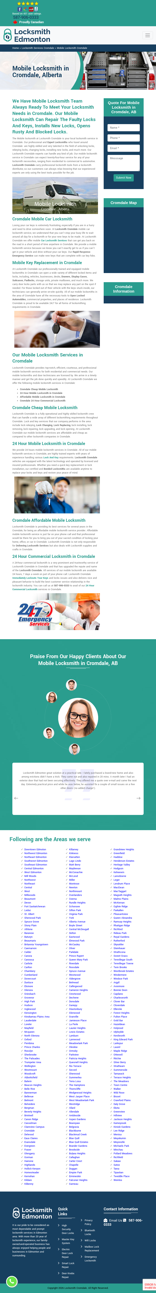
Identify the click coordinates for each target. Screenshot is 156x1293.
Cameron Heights (78, 990)
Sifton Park (75, 910)
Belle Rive (29, 1089)
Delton (72, 933)
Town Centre (120, 1085)
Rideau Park (120, 933)
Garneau (73, 1184)
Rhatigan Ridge (122, 925)
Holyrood (118, 1028)
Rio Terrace (75, 1066)
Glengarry (29, 1153)
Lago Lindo (75, 861)
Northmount (75, 891)
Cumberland (30, 975)
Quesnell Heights (78, 1062)
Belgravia (74, 1127)
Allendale (74, 1111)
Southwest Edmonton (36, 861)
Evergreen (29, 1146)
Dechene (74, 997)
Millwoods (29, 895)
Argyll (116, 982)
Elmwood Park (76, 940)
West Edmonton (32, 872)
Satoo (117, 1165)
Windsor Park (121, 978)
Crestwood (75, 994)
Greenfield (119, 853)
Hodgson (118, 868)
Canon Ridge (31, 1119)
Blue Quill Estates (78, 1142)
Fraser (27, 1149)
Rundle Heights (77, 902)
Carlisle (28, 963)
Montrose (74, 883)
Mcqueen (29, 1032)
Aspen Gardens (77, 1119)
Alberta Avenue (77, 921)
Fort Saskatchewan (34, 906)
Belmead (74, 982)
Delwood (29, 1134)
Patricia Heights (77, 1058)
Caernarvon (30, 948)
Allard (72, 1108)
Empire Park (75, 1172)
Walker (117, 1089)
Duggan (73, 1168)
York (71, 918)
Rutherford (119, 940)
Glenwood (74, 1013)
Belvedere (29, 1104)
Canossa (29, 959)
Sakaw (117, 1161)
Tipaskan (118, 1172)
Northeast (29, 883)
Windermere (120, 975)
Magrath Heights (123, 895)
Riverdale (74, 963)
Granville (73, 1016)
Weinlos (118, 1180)
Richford (118, 929)
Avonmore (119, 986)
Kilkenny (28, 1184)
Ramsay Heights (122, 921)
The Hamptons (77, 1085)
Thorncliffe (74, 1089)
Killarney (73, 849)
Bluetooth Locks (90, 1232)
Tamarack (119, 1073)
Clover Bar (119, 1001)
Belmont (28, 1100)
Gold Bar (118, 1020)
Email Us (115, 1220)
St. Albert (29, 914)
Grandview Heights (124, 849)
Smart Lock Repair (68, 1265)
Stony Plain (30, 925)
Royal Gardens (121, 937)
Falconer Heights (78, 1180)
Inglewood (30, 1009)
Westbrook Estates (124, 971)
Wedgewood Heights (80, 1092)
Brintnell (28, 1115)
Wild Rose (119, 1092)
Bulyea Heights (77, 1153)
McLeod (73, 876)
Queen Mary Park (78, 959)
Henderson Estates (124, 861)
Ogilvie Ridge (121, 906)
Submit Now (123, 178)
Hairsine (28, 1161)
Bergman (29, 1108)
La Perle (73, 1024)
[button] (51, 697)
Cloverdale (119, 1005)
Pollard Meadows (123, 1153)
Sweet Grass (121, 956)
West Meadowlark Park (81, 1100)
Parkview (74, 1054)
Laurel (117, 1047)
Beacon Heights (33, 1085)
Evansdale (29, 1142)
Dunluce (28, 982)
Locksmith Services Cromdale (38, 48)
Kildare (28, 1180)
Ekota (116, 1108)
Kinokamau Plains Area (36, 1016)
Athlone (28, 929)
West (27, 891)
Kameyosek (120, 1123)
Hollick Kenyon (32, 1168)
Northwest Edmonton (35, 853)
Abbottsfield (30, 1077)
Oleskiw (73, 1047)
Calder (27, 952)
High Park (29, 1001)
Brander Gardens (78, 1146)
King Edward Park (123, 1039)
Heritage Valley (122, 864)
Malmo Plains (121, 899)
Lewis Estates (76, 1032)
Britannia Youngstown (36, 944)
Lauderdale (30, 1020)
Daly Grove (119, 1104)
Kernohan (29, 1176)
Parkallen (118, 910)
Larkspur (118, 1043)
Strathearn (119, 1066)
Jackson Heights (123, 1119)
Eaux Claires (31, 1138)
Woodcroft (29, 1073)
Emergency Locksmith (91, 1258)
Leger (117, 880)
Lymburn (73, 1035)
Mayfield (28, 1028)
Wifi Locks (90, 1240)
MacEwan (119, 887)
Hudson (28, 1005)
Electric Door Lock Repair (67, 1253)
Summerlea (75, 1077)
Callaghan (74, 1157)
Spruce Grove (31, 921)
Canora (28, 956)
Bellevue (28, 1096)
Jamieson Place (78, 1020)
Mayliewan (75, 868)
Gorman (28, 1157)
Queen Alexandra (123, 918)
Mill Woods (30, 876)
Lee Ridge (119, 1130)
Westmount (30, 1070)
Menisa (118, 1134)
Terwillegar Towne (123, 963)
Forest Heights (122, 1013)
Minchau (118, 1149)
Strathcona (119, 952)
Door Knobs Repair (68, 1275)
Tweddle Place (122, 1176)
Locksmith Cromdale (75, 1288)
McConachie (76, 872)
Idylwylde (119, 1032)
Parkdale (73, 952)
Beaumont (29, 899)
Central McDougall (79, 929)
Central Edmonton (34, 868)
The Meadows (121, 1081)
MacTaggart (120, 891)
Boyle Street (75, 925)
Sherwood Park (32, 918)
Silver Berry (120, 1062)
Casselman (30, 1123)
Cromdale (29, 1130)
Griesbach (29, 994)
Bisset (117, 1096)
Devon (27, 902)
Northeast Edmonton (35, 857)
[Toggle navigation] (147, 35)
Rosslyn (28, 1051)
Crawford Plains (122, 1100)
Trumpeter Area (32, 1062)
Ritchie (117, 1058)
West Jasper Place (79, 1096)
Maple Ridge (120, 1051)
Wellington (30, 1066)
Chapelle (73, 1165)
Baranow (29, 933)
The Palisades (32, 1058)
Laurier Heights (77, 1028)
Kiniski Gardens (122, 1127)
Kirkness (73, 853)
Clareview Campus (34, 1127)
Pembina (29, 1043)
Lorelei (28, 1024)
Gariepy (73, 1005)
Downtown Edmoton (35, 849)
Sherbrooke (30, 1054)
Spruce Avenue (77, 971)
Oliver (72, 948)
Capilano (118, 994)
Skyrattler (119, 944)
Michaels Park (121, 1146)
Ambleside (74, 1115)
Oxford (27, 1039)
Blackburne (75, 1130)
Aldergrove (74, 978)
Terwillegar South (123, 959)
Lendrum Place (122, 883)
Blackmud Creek (78, 1134)
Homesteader (31, 1172)
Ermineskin (75, 1176)
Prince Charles (32, 1047)
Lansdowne (120, 876)
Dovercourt (30, 978)
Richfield (118, 1157)
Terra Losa (75, 1081)
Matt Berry (74, 864)
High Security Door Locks (68, 1229)
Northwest (30, 880)
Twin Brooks (120, 967)
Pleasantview (121, 914)
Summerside (120, 1070)
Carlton (28, 967)
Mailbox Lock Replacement (92, 1248)
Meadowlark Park (78, 1043)
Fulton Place (120, 1016)
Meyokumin (120, 1138)
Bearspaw (74, 1123)
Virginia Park (76, 914)
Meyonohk (119, 1142)
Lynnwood (74, 1039)
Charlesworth (121, 997)
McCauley (74, 944)
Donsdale (74, 1001)
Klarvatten (74, 857)
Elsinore (28, 986)
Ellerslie (118, 1009)
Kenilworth (119, 1035)
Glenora (28, 990)
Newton (73, 887)
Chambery (29, 971)
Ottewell (118, 1054)
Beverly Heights (32, 1111)
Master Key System (68, 1241)
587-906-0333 (26, 17)
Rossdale (74, 967)
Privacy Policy (88, 1222)
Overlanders (75, 895)
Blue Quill (74, 1138)
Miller (72, 880)
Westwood (74, 975)
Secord (73, 1070)
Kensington (30, 1013)
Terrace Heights (122, 1077)
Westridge (74, 1104)
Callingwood (75, 986)
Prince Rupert (76, 956)
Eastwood (74, 937)
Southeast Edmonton (35, 864)
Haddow (118, 857)
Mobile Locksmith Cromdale (72, 48)
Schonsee (74, 906)
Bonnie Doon (120, 990)
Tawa (116, 1168)
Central (28, 887)
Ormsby (73, 1051)
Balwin (28, 1081)
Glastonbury (75, 1009)
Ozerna (73, 899)
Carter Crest (75, 1161)
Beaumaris (30, 940)
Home (15, 48)
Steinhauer (119, 948)
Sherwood (74, 1073)
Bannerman (30, 1092)
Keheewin (119, 872)
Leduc (27, 910)
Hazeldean (119, 1024)
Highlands (29, 1165)
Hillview (118, 1115)
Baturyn (28, 937)
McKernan (119, 902)
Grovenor (29, 997)
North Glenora (31, 1035)
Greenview (119, 1111)
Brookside (74, 1149)
